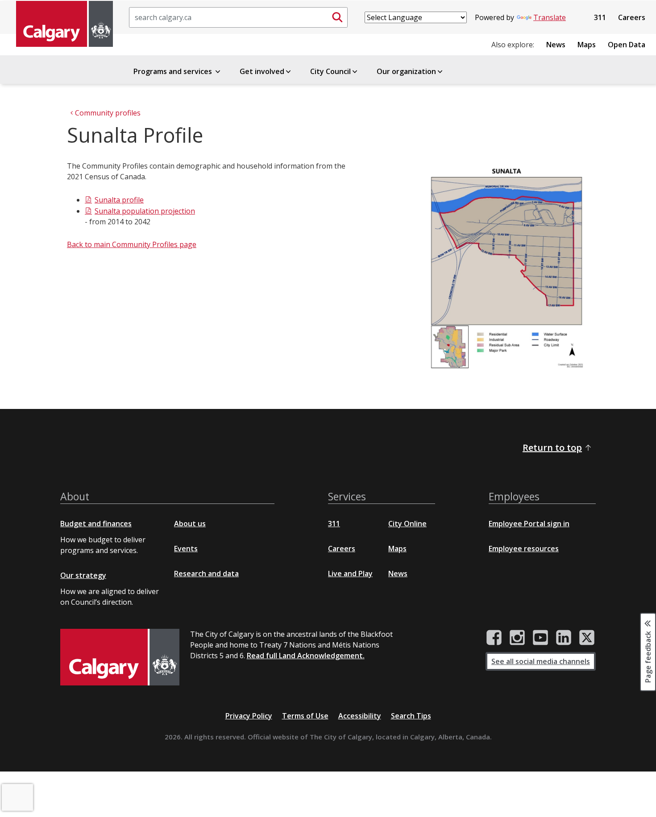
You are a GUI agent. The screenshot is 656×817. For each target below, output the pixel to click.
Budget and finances (96, 523)
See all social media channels (540, 661)
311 (600, 17)
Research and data (206, 573)
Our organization (406, 71)
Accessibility (359, 716)
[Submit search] (337, 17)
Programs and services (173, 71)
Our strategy (83, 575)
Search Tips (411, 716)
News (555, 45)
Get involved (262, 71)
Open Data (626, 45)
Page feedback (648, 656)
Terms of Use (305, 716)
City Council (330, 71)
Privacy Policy (248, 716)
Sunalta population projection (145, 211)
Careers (631, 17)
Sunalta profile (119, 200)
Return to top (552, 448)
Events (186, 548)
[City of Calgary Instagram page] (517, 638)
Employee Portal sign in (529, 523)
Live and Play (350, 573)
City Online (407, 523)
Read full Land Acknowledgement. (306, 655)
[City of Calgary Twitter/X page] (587, 638)
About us (190, 523)
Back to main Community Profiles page (131, 244)
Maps (586, 45)
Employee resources (524, 548)
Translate (549, 17)
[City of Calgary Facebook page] (494, 638)
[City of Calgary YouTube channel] (540, 638)
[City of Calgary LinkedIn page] (564, 638)
